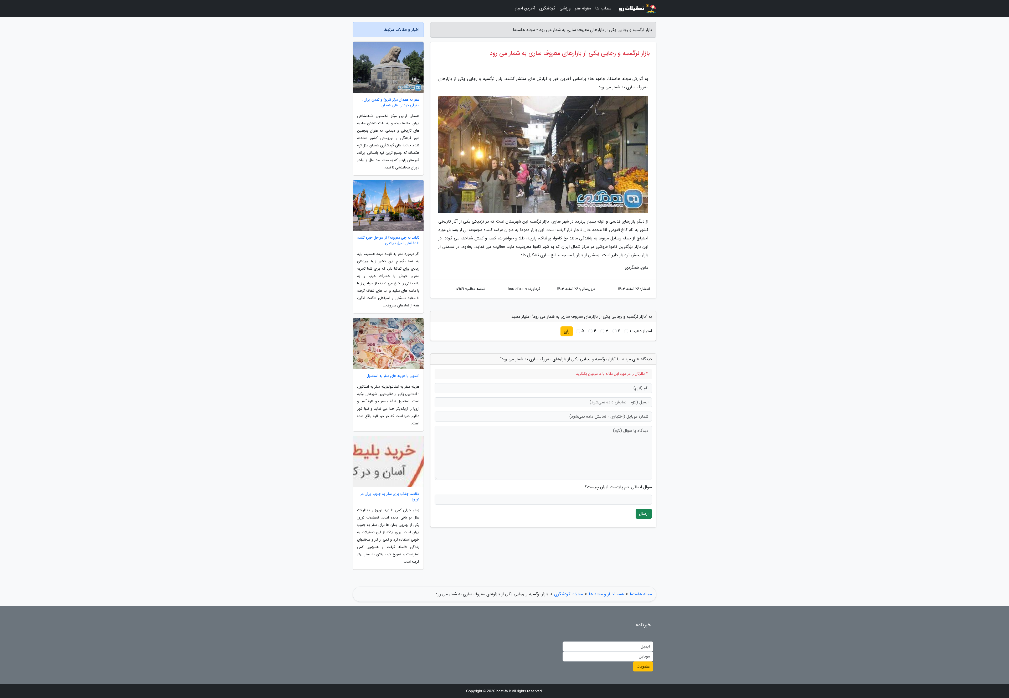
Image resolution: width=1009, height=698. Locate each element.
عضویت (643, 666)
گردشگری (547, 8)
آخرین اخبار (525, 8)
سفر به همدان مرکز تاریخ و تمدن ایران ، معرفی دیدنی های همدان (390, 102)
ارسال (643, 513)
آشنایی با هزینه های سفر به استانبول (393, 376)
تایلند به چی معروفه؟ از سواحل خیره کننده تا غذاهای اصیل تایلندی (388, 240)
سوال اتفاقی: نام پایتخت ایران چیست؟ (618, 487)
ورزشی (565, 8)
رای (566, 331)
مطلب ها (603, 8)
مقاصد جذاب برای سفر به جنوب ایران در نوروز (390, 496)
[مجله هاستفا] (636, 8)
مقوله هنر (583, 8)
